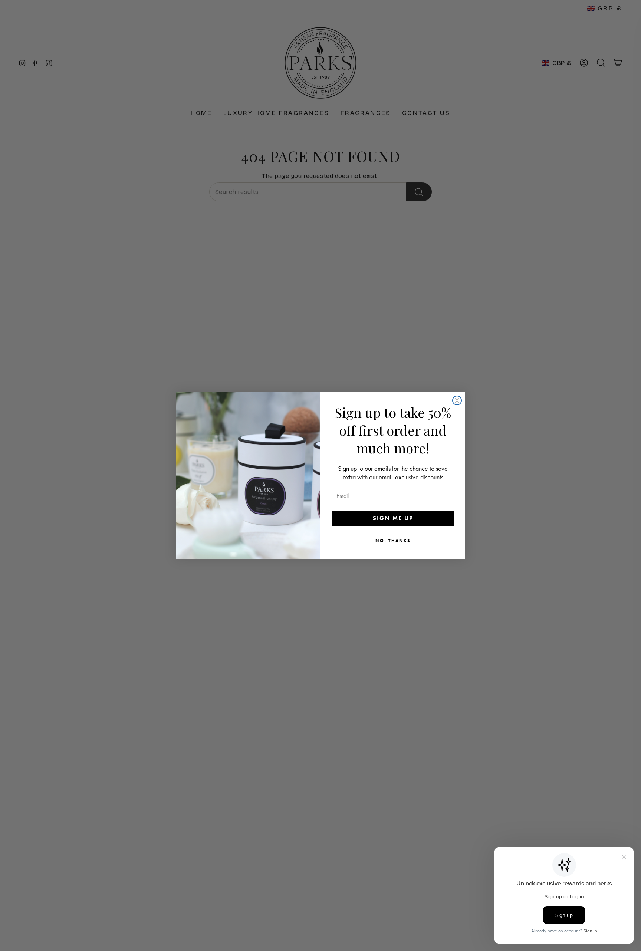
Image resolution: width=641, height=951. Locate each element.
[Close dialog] (457, 400)
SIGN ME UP (393, 518)
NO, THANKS (393, 541)
